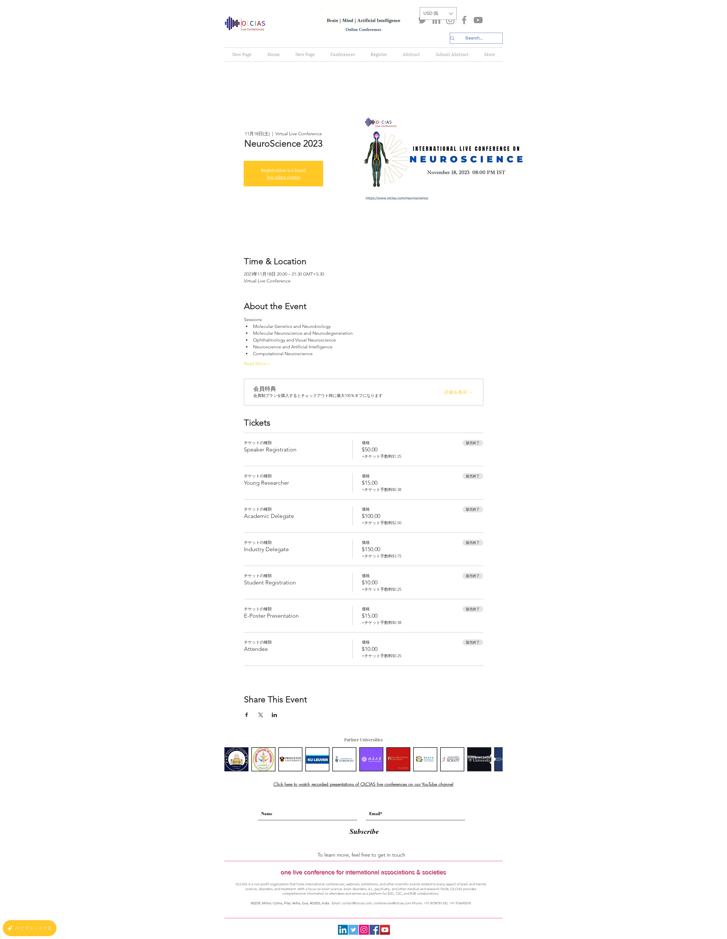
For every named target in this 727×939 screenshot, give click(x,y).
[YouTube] (478, 20)
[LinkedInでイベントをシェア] (274, 715)
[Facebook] (464, 20)
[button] (438, 13)
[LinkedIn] (436, 20)
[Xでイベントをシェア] (260, 715)
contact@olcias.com (357, 903)
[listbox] (438, 13)
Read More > (257, 363)
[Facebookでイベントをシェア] (246, 715)
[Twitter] (422, 20)
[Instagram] (450, 20)
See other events (283, 177)
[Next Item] (493, 759)
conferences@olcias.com (392, 903)
